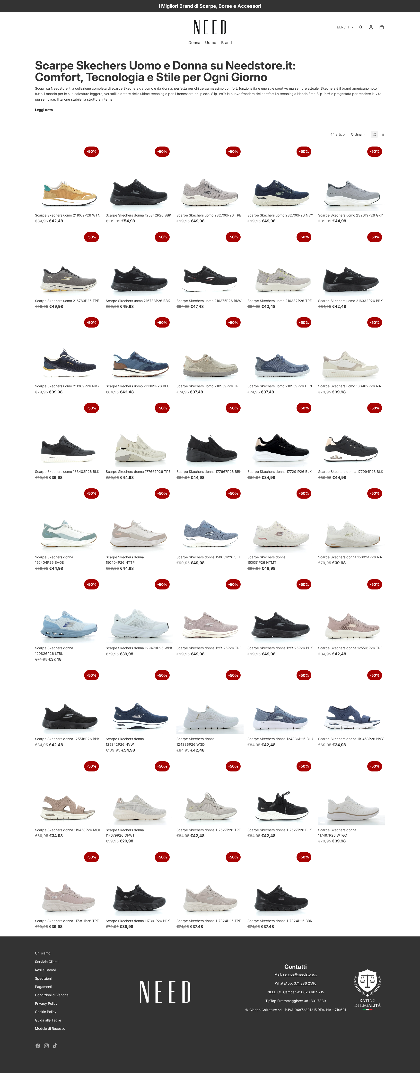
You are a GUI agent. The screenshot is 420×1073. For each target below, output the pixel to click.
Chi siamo (42, 953)
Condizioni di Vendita (52, 995)
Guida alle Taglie (48, 1020)
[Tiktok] (55, 1046)
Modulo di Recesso (50, 1028)
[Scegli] (94, 203)
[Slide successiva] (94, 177)
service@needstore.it (300, 974)
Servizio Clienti (46, 962)
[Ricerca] (360, 27)
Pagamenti (43, 987)
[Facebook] (38, 1046)
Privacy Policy (46, 1003)
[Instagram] (46, 1046)
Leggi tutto (44, 110)
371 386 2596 (305, 983)
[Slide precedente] (42, 177)
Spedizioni (43, 978)
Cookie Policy (45, 1012)
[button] (358, 134)
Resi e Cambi (45, 970)
